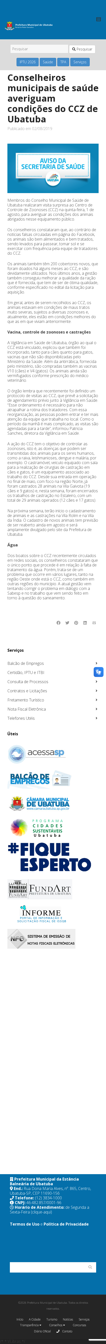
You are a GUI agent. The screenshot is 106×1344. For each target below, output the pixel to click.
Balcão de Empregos (25, 663)
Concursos (79, 1325)
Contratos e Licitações (27, 691)
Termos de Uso (24, 1224)
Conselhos (56, 1325)
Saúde (48, 62)
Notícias (68, 1319)
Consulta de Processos (27, 681)
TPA (63, 62)
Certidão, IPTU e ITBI (25, 672)
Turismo (51, 1319)
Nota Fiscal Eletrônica (26, 709)
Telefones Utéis (21, 718)
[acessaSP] (52, 754)
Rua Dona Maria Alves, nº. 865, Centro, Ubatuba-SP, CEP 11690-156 (50, 1191)
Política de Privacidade (66, 1224)
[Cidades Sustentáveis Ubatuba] (52, 828)
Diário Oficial (42, 1331)
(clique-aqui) (41, 1212)
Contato (66, 1331)
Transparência (29, 1325)
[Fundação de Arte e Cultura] (52, 889)
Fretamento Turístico (25, 700)
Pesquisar (84, 49)
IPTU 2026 (27, 62)
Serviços (80, 62)
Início (20, 1319)
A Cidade (35, 1319)
